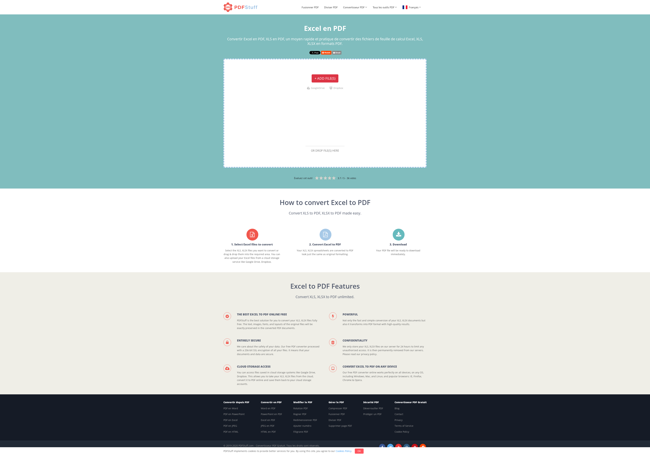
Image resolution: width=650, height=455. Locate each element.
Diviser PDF (331, 7)
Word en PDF (268, 408)
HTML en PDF (268, 431)
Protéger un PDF (372, 414)
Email (337, 52)
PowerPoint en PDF (271, 414)
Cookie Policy (402, 431)
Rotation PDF (300, 408)
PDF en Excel (230, 420)
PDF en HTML (230, 431)
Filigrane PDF (300, 431)
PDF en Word (230, 408)
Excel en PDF (268, 420)
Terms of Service (404, 425)
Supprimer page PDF (340, 425)
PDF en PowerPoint (234, 414)
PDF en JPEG (230, 425)
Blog (397, 408)
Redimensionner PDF (305, 420)
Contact (399, 414)
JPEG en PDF (267, 425)
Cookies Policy (343, 451)
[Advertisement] (325, 117)
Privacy (399, 420)
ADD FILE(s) (325, 78)
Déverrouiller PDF (373, 408)
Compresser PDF (338, 408)
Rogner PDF (299, 414)
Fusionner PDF (310, 7)
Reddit (327, 52)
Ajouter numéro (302, 425)
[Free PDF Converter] (241, 7)
